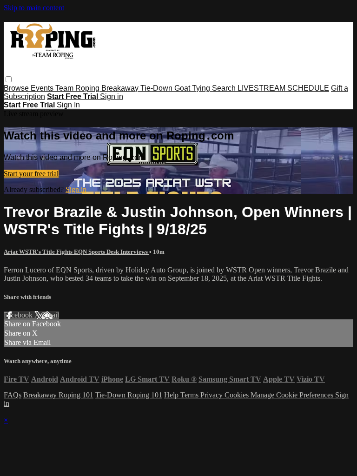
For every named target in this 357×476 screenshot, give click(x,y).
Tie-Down (157, 88)
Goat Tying (193, 88)
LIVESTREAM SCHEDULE (283, 88)
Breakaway (120, 88)
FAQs (12, 395)
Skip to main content (34, 8)
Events (43, 88)
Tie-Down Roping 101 (128, 395)
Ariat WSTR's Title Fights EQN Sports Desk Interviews (76, 251)
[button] (9, 79)
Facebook (19, 315)
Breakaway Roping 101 (58, 395)
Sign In (68, 105)
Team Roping (78, 88)
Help (172, 395)
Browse (17, 88)
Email (50, 315)
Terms (190, 395)
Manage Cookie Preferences (293, 395)
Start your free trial (31, 174)
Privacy (212, 395)
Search (225, 88)
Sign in (111, 96)
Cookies (238, 395)
